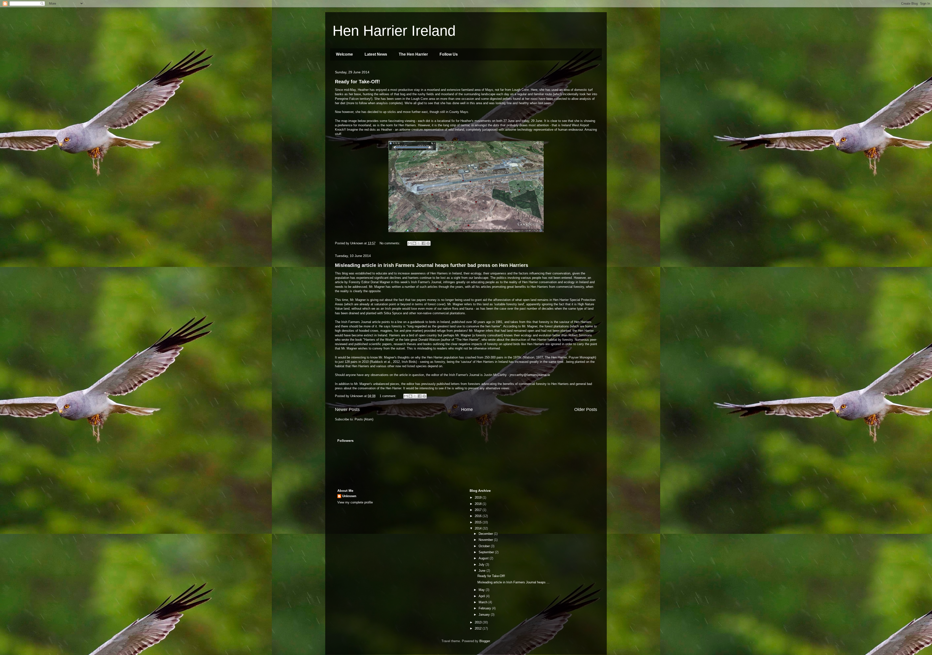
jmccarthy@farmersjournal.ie (530, 375)
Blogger (484, 641)
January (485, 614)
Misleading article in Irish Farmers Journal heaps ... (513, 582)
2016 (479, 516)
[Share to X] (418, 243)
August (484, 558)
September (487, 552)
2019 (479, 497)
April (482, 596)
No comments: (390, 243)
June (482, 570)
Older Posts (585, 409)
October (485, 546)
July (482, 564)
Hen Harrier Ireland (394, 31)
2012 (479, 628)
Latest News (376, 54)
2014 (479, 528)
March (483, 602)
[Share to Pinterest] (428, 243)
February (485, 608)
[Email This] (409, 243)
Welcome (344, 54)
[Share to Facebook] (423, 243)
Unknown (349, 496)
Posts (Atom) (364, 419)
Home (467, 409)
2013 (479, 622)
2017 (479, 510)
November (486, 540)
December (486, 534)
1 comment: (388, 396)
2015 (479, 522)
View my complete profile (355, 502)
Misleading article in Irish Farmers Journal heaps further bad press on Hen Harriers (431, 265)
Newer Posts (347, 409)
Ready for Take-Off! (357, 81)
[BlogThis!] (414, 243)
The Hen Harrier (413, 54)
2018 (479, 504)
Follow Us (449, 54)
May (482, 590)
